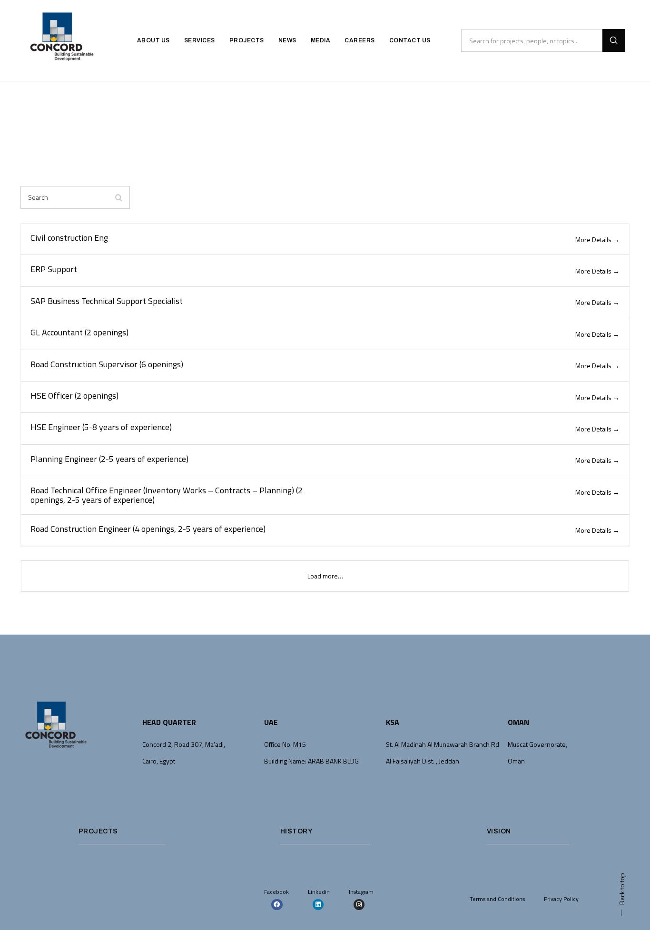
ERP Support (53, 269)
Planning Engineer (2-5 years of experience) (109, 458)
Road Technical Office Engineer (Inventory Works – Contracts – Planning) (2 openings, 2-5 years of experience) (166, 495)
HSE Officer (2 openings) (74, 395)
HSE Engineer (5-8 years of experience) (101, 427)
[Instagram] (359, 904)
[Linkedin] (318, 904)
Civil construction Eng (69, 237)
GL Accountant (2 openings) (79, 332)
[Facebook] (276, 904)
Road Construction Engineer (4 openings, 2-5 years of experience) (148, 528)
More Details (594, 240)
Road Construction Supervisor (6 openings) (106, 364)
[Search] (613, 40)
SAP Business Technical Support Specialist (106, 300)
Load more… (325, 576)
